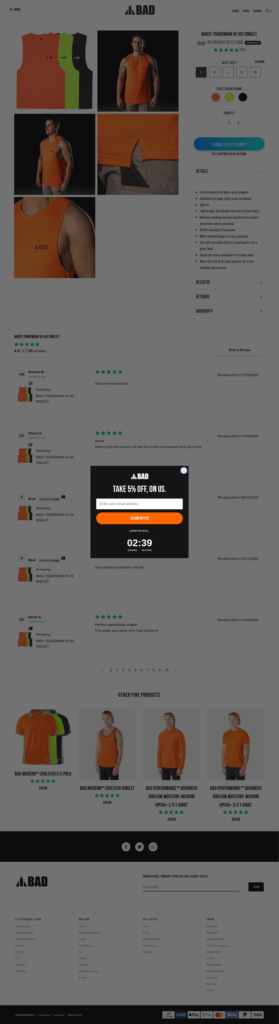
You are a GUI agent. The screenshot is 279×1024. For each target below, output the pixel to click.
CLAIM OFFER (140, 518)
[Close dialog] (184, 470)
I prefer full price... (139, 530)
